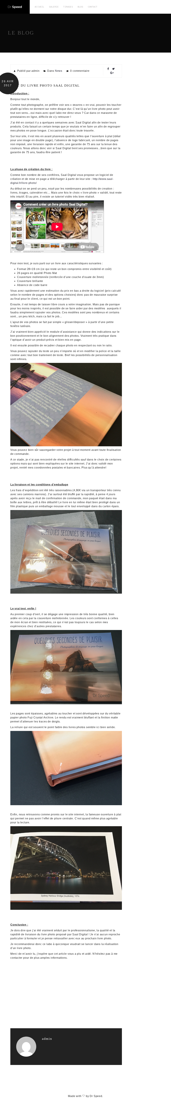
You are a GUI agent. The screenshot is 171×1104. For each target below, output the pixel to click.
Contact (92, 7)
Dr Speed (96, 1096)
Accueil (39, 7)
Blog (80, 7)
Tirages (68, 7)
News (58, 70)
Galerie (54, 7)
